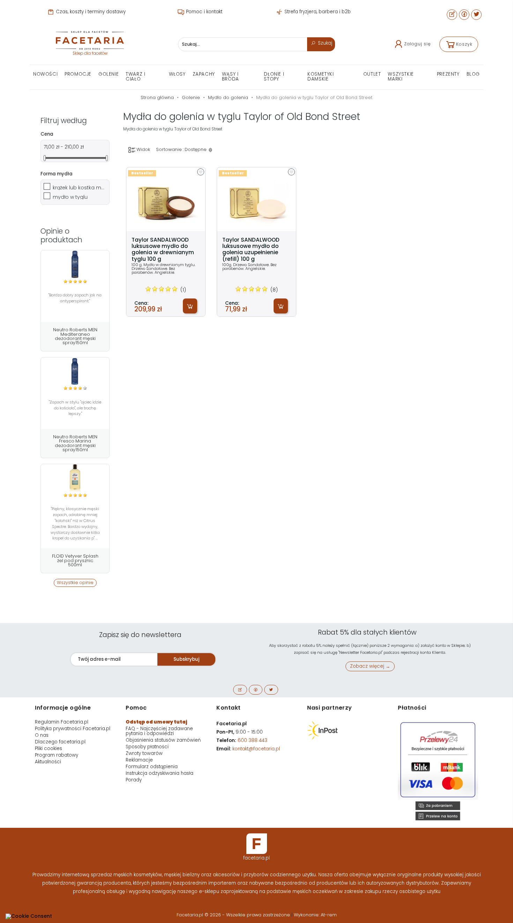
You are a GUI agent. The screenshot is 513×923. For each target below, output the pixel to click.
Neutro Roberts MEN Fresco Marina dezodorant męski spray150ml (75, 443)
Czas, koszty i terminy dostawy (90, 11)
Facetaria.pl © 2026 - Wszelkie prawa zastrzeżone (234, 915)
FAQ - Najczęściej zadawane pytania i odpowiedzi (159, 731)
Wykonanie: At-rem (315, 915)
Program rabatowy (56, 755)
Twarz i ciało (135, 76)
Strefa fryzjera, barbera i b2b (317, 11)
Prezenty (448, 74)
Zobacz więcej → (370, 666)
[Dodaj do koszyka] (190, 305)
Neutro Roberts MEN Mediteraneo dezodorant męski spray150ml (75, 336)
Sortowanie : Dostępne (182, 149)
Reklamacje (139, 760)
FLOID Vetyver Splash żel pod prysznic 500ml (75, 560)
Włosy (177, 74)
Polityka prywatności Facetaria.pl (72, 728)
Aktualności (48, 761)
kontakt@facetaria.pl (256, 749)
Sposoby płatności (147, 746)
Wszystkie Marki (401, 76)
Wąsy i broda (230, 76)
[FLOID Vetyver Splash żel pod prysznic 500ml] (75, 478)
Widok (142, 149)
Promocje (78, 74)
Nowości (45, 74)
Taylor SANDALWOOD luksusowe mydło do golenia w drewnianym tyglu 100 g (163, 249)
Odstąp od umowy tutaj (156, 722)
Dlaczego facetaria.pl (60, 742)
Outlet (372, 74)
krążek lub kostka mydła (79, 187)
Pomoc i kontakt (203, 11)
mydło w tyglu (70, 197)
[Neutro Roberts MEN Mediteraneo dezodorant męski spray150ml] (75, 264)
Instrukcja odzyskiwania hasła (159, 773)
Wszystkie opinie (75, 582)
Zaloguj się (417, 44)
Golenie (108, 74)
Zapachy (204, 74)
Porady (134, 780)
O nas (42, 735)
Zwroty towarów (144, 753)
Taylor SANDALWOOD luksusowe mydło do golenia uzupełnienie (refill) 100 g (251, 249)
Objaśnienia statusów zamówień (163, 740)
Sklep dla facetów (90, 53)
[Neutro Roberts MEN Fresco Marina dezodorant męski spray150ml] (75, 371)
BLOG (473, 74)
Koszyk (464, 44)
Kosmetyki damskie (320, 76)
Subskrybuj (186, 659)
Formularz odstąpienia (152, 766)
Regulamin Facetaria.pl (61, 722)
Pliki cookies (48, 748)
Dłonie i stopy (274, 76)
